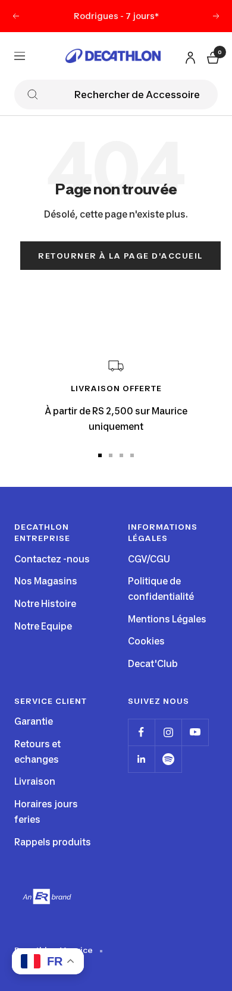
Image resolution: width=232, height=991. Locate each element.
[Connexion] (188, 55)
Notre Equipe (43, 626)
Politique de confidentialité (161, 588)
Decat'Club (153, 663)
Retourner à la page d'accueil (120, 255)
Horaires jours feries (46, 811)
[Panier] (212, 55)
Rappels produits (52, 842)
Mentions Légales (167, 619)
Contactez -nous (52, 559)
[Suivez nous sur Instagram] (168, 732)
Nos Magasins (45, 581)
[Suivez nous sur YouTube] (194, 732)
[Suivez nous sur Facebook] (141, 732)
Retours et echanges (37, 751)
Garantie (33, 721)
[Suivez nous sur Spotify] (168, 758)
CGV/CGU (149, 559)
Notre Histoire (45, 603)
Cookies (146, 641)
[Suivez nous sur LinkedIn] (141, 758)
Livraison (34, 781)
